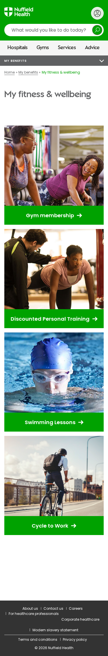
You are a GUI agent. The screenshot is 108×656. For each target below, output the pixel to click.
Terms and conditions (37, 639)
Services (67, 47)
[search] (54, 30)
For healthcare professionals (34, 613)
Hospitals (17, 47)
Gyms (43, 47)
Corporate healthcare (80, 619)
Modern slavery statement (55, 630)
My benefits (15, 61)
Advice (92, 47)
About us (30, 608)
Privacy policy (75, 639)
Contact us (53, 608)
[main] (54, 328)
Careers (76, 608)
